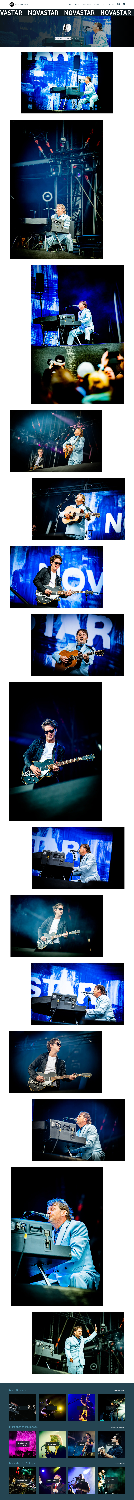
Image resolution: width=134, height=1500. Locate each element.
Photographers (86, 4)
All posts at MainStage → (118, 1427)
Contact (111, 4)
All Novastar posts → (119, 1390)
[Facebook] (124, 4)
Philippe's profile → (120, 1463)
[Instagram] (118, 4)
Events (104, 4)
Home (69, 4)
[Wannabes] (11, 4)
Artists (77, 4)
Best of (96, 4)
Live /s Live (67, 38)
